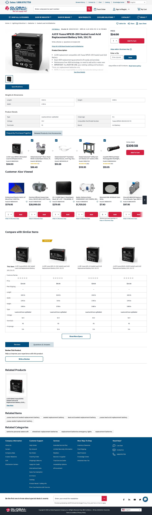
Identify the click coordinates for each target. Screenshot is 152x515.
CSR (6, 460)
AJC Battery (56, 29)
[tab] (17, 86)
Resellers (56, 453)
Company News (10, 453)
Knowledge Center (118, 2)
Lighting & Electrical (19, 23)
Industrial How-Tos (83, 460)
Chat (100, 2)
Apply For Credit (34, 464)
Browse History (80, 2)
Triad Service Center (59, 460)
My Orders (32, 453)
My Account (33, 449)
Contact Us (92, 2)
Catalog (107, 2)
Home (7, 23)
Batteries (31, 23)
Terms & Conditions (71, 513)
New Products (81, 453)
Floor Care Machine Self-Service (39, 487)
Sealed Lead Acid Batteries (46, 23)
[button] (136, 2)
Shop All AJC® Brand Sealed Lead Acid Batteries (67, 46)
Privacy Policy (87, 503)
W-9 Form (32, 476)
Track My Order (34, 457)
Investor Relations (11, 457)
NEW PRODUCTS (85, 17)
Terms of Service (97, 503)
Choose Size (41, 149)
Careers (7, 449)
